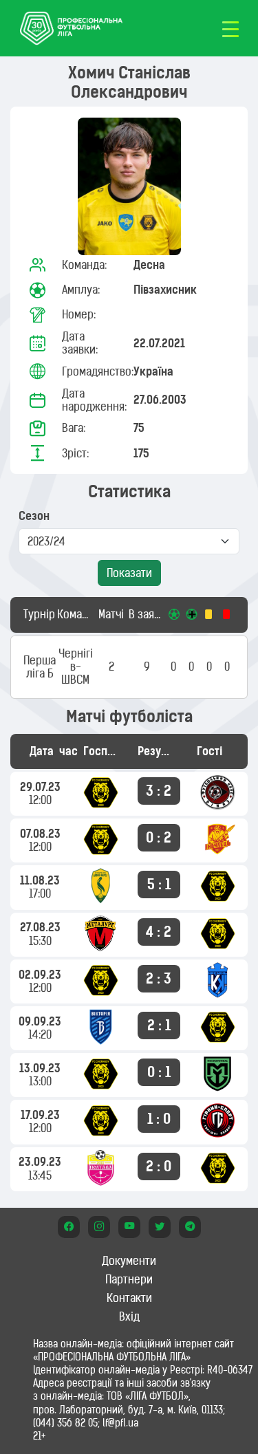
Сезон (34, 516)
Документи (129, 1261)
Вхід (129, 1316)
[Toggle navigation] (230, 28)
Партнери (129, 1279)
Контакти (129, 1298)
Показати (129, 573)
